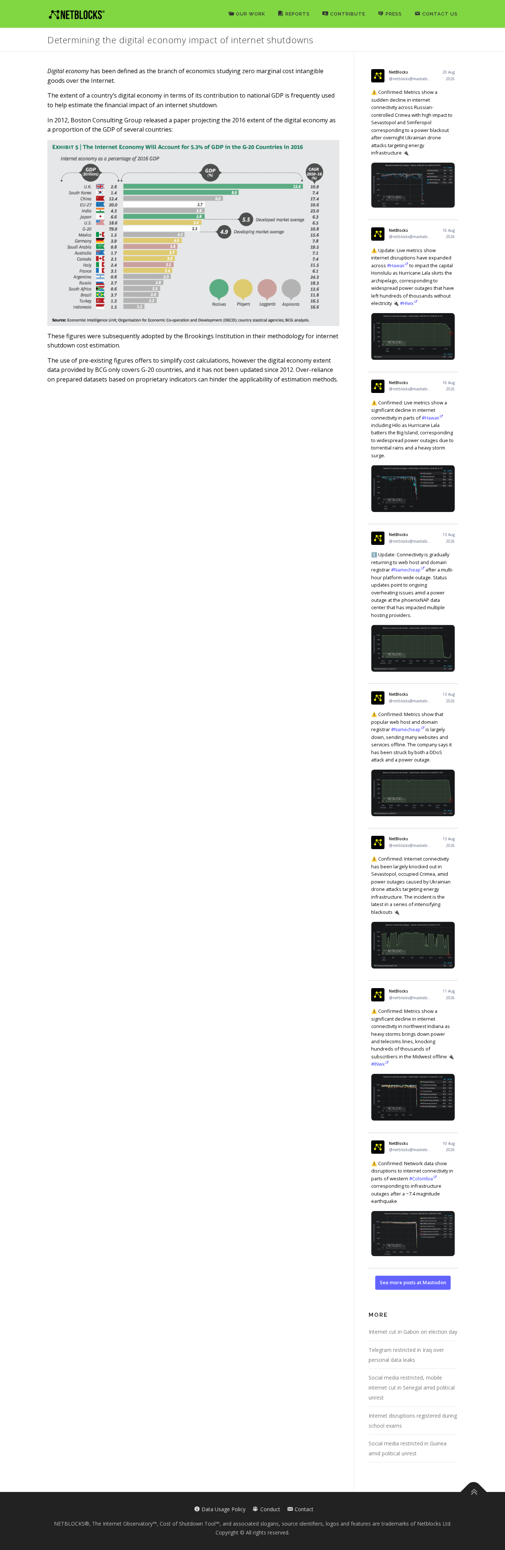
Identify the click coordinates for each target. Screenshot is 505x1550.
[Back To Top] (474, 1492)
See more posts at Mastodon (413, 1282)
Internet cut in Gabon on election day (413, 1331)
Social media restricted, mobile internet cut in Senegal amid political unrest (412, 1387)
